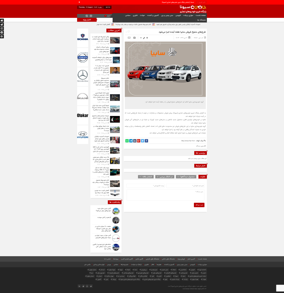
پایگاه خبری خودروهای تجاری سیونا (130, 279)
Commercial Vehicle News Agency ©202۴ (194, 289)
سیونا (176, 276)
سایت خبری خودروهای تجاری (198, 276)
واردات (185, 279)
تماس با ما (107, 259)
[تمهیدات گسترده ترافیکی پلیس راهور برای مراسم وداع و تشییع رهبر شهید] (106, 140)
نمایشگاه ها (201, 20)
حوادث (142, 15)
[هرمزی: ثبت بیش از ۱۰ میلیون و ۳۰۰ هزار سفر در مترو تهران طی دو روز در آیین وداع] (106, 70)
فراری (159, 276)
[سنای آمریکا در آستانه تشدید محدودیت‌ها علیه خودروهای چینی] (106, 51)
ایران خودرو (165, 270)
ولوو (166, 279)
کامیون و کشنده (153, 15)
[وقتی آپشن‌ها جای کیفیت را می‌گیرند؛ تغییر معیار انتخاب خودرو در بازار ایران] (106, 40)
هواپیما (159, 264)
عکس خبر (87, 264)
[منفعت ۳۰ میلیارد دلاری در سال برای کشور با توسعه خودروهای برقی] (106, 229)
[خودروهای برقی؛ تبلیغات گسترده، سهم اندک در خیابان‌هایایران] (106, 60)
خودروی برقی (101, 273)
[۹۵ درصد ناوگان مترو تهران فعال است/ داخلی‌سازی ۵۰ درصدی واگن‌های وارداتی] (106, 161)
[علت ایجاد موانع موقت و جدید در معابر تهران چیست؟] (106, 130)
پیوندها (115, 259)
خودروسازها (124, 264)
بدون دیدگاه (200, 146)
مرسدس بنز (121, 276)
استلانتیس (183, 270)
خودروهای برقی (157, 273)
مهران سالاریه (109, 276)
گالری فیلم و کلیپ (127, 259)
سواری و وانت (188, 15)
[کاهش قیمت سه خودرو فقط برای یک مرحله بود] (106, 192)
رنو (92, 273)
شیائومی (168, 276)
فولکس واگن (143, 276)
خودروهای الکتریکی (171, 273)
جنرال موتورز (92, 270)
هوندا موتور (195, 279)
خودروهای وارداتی (128, 273)
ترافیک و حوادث (136, 264)
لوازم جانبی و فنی (98, 264)
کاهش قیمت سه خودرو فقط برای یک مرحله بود (114, 24)
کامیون (99, 279)
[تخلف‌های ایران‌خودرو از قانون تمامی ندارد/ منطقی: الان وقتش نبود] (106, 247)
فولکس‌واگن (132, 276)
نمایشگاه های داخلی (168, 259)
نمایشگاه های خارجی (152, 259)
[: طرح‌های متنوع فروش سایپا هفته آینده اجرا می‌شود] (129, 37)
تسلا (135, 270)
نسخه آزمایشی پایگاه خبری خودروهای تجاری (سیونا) (178, 2)
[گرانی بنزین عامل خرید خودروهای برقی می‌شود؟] (106, 211)
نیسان (100, 276)
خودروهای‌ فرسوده (114, 273)
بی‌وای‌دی (144, 270)
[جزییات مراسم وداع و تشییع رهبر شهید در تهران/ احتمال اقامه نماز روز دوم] (106, 119)
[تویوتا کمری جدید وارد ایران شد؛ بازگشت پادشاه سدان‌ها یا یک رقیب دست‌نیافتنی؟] (106, 109)
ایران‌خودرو (154, 270)
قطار (152, 264)
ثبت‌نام (102, 270)
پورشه (114, 279)
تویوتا (121, 270)
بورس (109, 264)
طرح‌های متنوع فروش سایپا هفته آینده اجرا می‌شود (182, 32)
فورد (153, 276)
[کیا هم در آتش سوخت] (106, 220)
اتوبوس (178, 15)
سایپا (183, 276)
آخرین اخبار (191, 259)
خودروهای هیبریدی (143, 273)
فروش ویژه (181, 259)
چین (107, 279)
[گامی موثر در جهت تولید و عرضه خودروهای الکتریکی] (106, 238)
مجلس (127, 15)
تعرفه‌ (128, 270)
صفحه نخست (201, 15)
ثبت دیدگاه (199, 205)
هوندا (204, 279)
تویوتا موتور (112, 270)
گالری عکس (139, 259)
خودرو (204, 273)
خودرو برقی (195, 273)
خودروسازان (184, 273)
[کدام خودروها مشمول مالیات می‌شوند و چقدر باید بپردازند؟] (106, 184)
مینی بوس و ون (167, 15)
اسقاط (174, 270)
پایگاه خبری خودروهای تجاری (152, 279)
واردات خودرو (175, 279)
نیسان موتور (90, 276)
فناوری (135, 15)
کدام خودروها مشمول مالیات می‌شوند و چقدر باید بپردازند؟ (151, 24)
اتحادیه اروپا (202, 270)
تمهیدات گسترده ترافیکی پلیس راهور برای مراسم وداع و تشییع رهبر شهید (197, 24)
